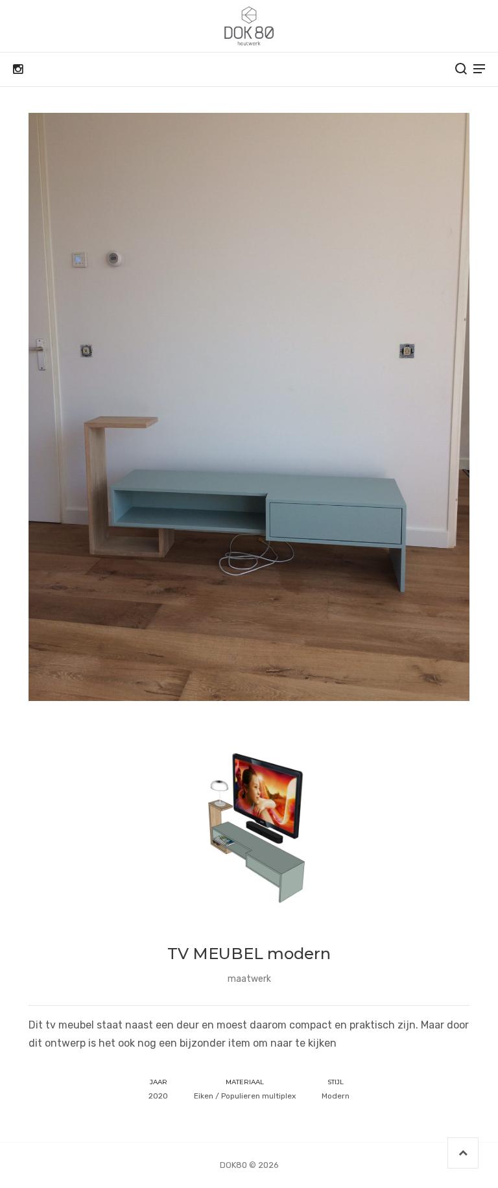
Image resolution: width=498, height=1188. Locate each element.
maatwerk (249, 978)
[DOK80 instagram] (18, 69)
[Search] (461, 69)
